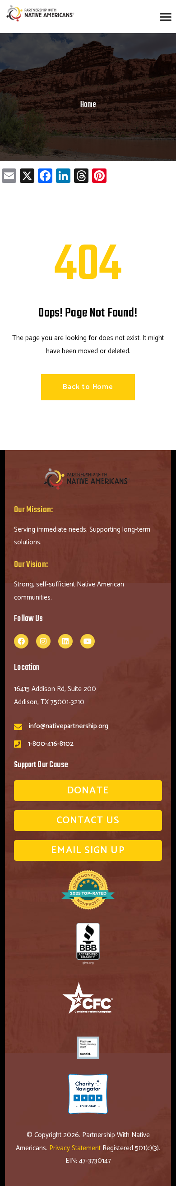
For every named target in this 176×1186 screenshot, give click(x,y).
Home (88, 104)
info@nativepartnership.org (68, 726)
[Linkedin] (65, 641)
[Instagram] (43, 641)
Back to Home (88, 387)
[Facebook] (21, 641)
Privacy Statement (75, 1148)
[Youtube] (87, 641)
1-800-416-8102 (51, 743)
